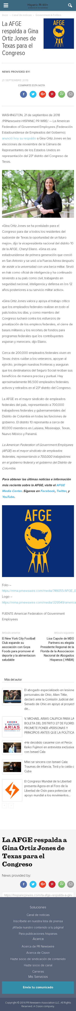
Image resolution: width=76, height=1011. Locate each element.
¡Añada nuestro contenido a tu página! (38, 927)
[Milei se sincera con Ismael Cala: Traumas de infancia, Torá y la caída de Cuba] (12, 767)
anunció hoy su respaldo (19, 138)
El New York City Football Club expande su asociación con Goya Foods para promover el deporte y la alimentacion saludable (18, 649)
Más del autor (13, 679)
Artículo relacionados (17, 674)
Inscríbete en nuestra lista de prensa (38, 921)
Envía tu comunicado (38, 987)
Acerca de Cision (38, 952)
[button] (70, 5)
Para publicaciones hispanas (38, 933)
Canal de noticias (38, 915)
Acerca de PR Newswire (38, 946)
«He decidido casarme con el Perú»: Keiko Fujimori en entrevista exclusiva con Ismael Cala (49, 747)
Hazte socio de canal (38, 965)
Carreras (38, 971)
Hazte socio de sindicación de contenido (38, 959)
